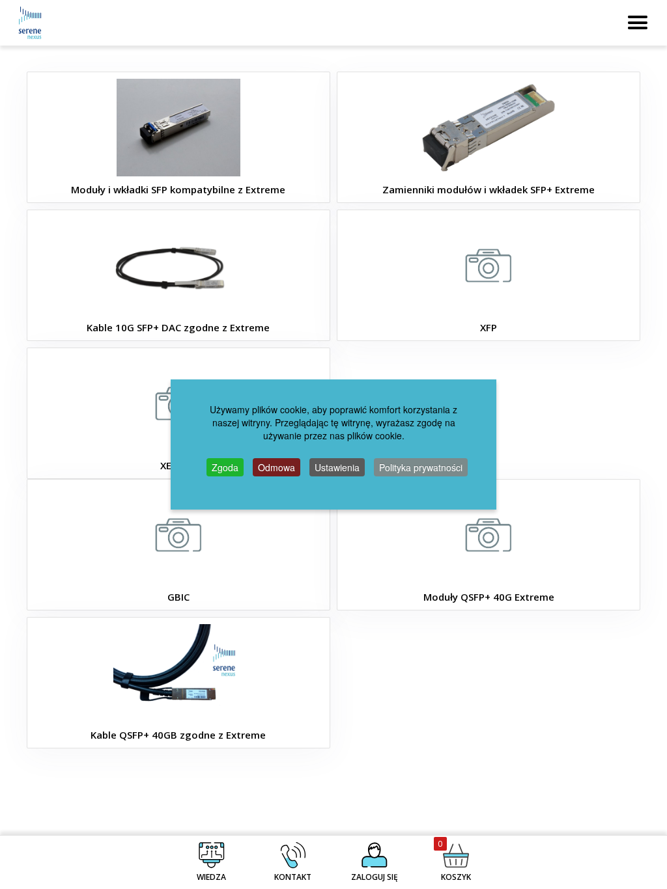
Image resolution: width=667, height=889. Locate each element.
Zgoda (225, 467)
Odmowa (276, 467)
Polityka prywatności (420, 467)
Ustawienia (337, 467)
